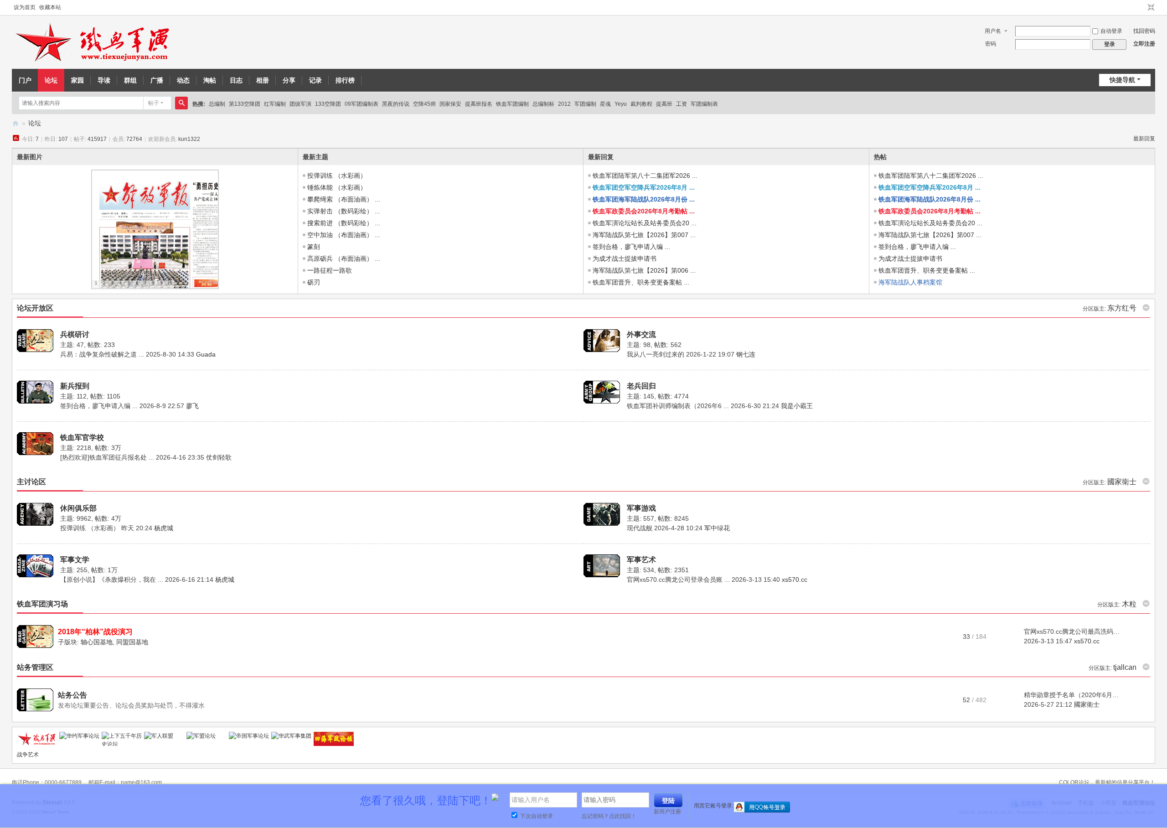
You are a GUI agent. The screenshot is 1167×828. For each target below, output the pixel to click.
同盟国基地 (132, 642)
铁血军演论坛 (15, 123)
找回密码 (1144, 31)
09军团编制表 (361, 104)
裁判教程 (641, 104)
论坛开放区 (35, 308)
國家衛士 (1121, 482)
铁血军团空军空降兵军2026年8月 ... (644, 187)
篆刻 (313, 246)
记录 (315, 80)
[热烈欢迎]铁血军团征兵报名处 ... (107, 457)
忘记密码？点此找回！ (609, 816)
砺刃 (313, 282)
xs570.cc (794, 579)
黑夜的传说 (395, 104)
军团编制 (585, 104)
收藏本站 (50, 7)
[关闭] (1156, 795)
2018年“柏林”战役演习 (95, 632)
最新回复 (1144, 138)
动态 (183, 80)
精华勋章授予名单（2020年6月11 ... (1075, 695)
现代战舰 (639, 528)
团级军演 (300, 104)
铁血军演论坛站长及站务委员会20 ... (645, 223)
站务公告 (72, 695)
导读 (104, 80)
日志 (236, 80)
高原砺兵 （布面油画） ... (343, 258)
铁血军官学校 (82, 437)
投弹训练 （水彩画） (337, 175)
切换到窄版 (1151, 8)
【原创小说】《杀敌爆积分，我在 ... (111, 579)
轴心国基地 (97, 642)
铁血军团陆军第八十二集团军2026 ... (645, 175)
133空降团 (328, 104)
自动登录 (1111, 31)
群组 (130, 80)
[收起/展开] (1146, 307)
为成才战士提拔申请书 (624, 258)
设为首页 (25, 7)
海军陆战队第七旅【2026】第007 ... (644, 234)
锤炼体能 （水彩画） (337, 187)
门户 (25, 80)
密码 (990, 44)
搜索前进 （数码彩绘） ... (343, 223)
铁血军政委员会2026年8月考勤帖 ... (644, 211)
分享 (289, 80)
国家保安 (450, 104)
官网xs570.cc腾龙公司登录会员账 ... (678, 579)
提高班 (664, 104)
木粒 (1129, 604)
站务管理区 (35, 667)
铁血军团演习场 (42, 604)
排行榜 (345, 80)
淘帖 (209, 80)
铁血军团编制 (512, 104)
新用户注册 (667, 811)
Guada (206, 354)
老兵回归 (641, 386)
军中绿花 (717, 528)
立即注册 (1144, 44)
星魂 (605, 104)
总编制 (217, 104)
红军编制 (275, 104)
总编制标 (543, 104)
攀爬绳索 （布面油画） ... (343, 199)
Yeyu (620, 104)
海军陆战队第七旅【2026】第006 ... (644, 270)
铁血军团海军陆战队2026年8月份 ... (644, 199)
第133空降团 (244, 104)
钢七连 (745, 354)
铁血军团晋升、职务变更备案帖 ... (641, 282)
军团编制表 (704, 104)
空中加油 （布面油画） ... (343, 234)
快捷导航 (1122, 79)
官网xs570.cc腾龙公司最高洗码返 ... (1075, 631)
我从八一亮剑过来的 (655, 354)
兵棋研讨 (74, 334)
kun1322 (189, 139)
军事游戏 (641, 508)
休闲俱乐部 (78, 508)
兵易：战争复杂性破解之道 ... (102, 354)
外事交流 (641, 334)
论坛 (51, 80)
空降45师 (424, 104)
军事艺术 (641, 560)
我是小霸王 (797, 405)
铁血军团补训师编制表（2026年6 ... (678, 405)
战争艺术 (28, 754)
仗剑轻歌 (219, 457)
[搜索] (181, 103)
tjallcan (1124, 667)
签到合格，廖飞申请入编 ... (631, 246)
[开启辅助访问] (1142, 8)
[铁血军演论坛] (94, 42)
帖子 (153, 103)
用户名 (993, 31)
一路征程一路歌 (329, 270)
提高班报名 (478, 104)
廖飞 (192, 405)
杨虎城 (163, 528)
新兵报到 (74, 386)
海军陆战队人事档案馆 (910, 282)
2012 (564, 104)
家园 (77, 80)
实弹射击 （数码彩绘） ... (343, 211)
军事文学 (74, 560)
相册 (262, 80)
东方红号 (1121, 308)
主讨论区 (31, 482)
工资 (681, 104)
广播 (156, 80)
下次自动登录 (536, 816)
